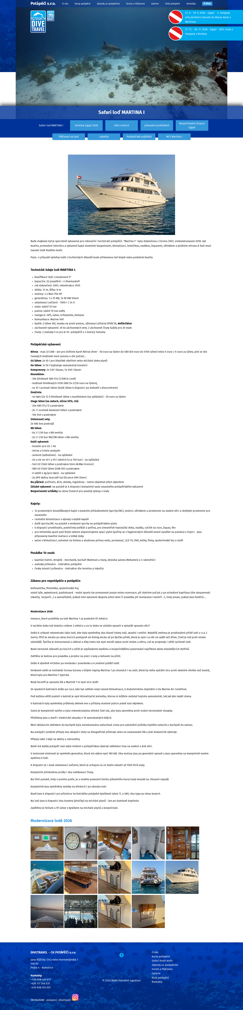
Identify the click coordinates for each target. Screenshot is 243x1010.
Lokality (104, 136)
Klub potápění (172, 3)
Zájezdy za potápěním (108, 3)
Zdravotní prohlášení (156, 125)
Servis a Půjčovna (135, 3)
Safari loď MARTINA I (51, 125)
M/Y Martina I (174, 136)
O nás (65, 3)
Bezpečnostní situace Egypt (192, 125)
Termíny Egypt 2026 (86, 125)
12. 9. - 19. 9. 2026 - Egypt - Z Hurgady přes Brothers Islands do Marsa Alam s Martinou (208, 17)
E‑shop (207, 3)
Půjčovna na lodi (69, 136)
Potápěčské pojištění (139, 136)
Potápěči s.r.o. (43, 4)
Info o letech (121, 125)
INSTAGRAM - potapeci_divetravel (51, 1000)
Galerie (155, 3)
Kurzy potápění (82, 3)
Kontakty (191, 3)
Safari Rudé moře (162, 960)
